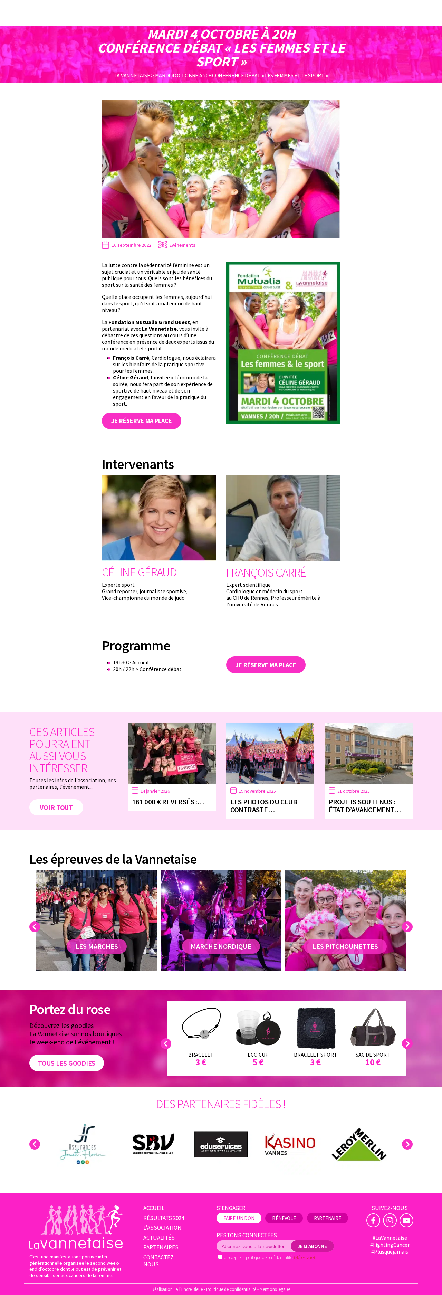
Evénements (182, 245)
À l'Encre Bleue (189, 1289)
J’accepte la (269, 1257)
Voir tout (56, 807)
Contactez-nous (159, 1261)
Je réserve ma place (141, 421)
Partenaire (327, 1218)
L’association (162, 1227)
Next (408, 926)
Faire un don (238, 1218)
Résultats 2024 (163, 1218)
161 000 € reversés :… (168, 801)
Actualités (159, 1237)
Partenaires (161, 1247)
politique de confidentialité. (269, 1257)
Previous (35, 926)
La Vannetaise (132, 75)
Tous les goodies (66, 1063)
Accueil (153, 1208)
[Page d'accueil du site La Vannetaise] (76, 1226)
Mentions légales (275, 1289)
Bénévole (284, 1218)
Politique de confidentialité (231, 1289)
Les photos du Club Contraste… (263, 805)
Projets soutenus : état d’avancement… (365, 805)
